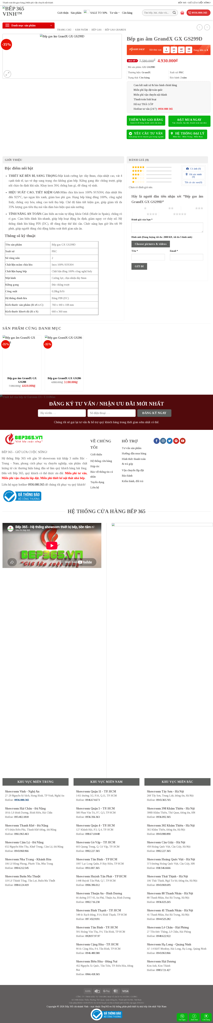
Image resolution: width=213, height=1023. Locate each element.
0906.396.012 (92, 885)
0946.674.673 (92, 799)
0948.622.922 (163, 936)
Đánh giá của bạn (141, 219)
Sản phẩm (76, 12)
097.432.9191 (92, 919)
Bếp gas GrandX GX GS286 (64, 378)
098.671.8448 (92, 834)
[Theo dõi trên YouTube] (183, 441)
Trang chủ (64, 29)
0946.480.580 (92, 953)
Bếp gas (97, 29)
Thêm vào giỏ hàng (146, 119)
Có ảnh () (195, 168)
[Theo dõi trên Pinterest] (176, 441)
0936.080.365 (36, 484)
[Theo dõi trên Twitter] (170, 441)
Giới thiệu (62, 12)
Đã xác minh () (195, 175)
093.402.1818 (21, 816)
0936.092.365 (163, 816)
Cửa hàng (127, 12)
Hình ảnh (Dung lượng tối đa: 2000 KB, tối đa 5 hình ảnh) (161, 237)
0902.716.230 (92, 902)
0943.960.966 (21, 851)
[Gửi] (174, 13)
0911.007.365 (92, 868)
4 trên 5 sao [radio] (139, 214)
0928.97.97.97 (92, 936)
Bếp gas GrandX (115, 29)
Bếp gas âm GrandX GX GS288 (22, 380)
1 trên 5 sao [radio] (137, 208)
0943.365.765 (163, 799)
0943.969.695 (163, 885)
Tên (134, 251)
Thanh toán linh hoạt (145, 99)
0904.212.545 (21, 868)
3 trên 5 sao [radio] (188, 208)
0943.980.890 (163, 834)
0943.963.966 (163, 953)
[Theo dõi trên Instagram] (163, 441)
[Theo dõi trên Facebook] (157, 441)
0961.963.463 (21, 834)
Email (174, 251)
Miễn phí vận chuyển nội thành (150, 94)
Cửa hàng (206, 1019)
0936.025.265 (163, 902)
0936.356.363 (92, 816)
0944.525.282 (163, 919)
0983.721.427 (163, 970)
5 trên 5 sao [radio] (166, 214)
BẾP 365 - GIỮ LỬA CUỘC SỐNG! (194, 2)
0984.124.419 (21, 885)
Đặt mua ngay (189, 119)
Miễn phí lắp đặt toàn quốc (148, 89)
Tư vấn (113, 12)
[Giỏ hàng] (182, 12)
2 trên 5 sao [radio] (161, 208)
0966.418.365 (92, 974)
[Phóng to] (7, 74)
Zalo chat (194, 1019)
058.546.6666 (163, 868)
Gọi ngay (182, 1019)
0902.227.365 (92, 851)
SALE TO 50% (98, 12)
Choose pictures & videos (151, 244)
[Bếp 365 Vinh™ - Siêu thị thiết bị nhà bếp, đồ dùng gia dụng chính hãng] (27, 13)
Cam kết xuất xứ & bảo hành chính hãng (155, 85)
